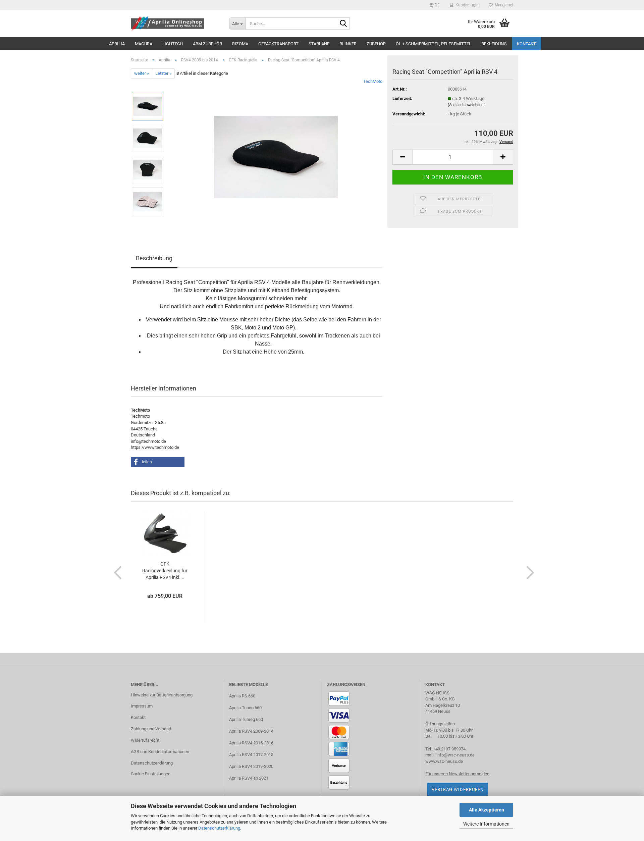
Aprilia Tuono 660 (245, 707)
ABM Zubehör (207, 43)
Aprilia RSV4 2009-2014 (251, 731)
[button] (435, 5)
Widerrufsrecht (145, 740)
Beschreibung (154, 258)
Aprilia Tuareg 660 (246, 719)
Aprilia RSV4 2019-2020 (251, 766)
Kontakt (526, 43)
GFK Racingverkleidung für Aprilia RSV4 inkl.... (164, 570)
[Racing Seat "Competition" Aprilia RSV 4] (276, 153)
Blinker (348, 43)
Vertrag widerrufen (458, 789)
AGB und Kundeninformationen (160, 751)
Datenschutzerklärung (219, 828)
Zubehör (376, 43)
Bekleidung (494, 43)
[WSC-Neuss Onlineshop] (175, 23)
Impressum (142, 705)
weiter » (141, 73)
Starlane (319, 43)
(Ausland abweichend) (466, 105)
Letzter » (163, 73)
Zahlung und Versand (151, 728)
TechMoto (372, 81)
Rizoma (240, 43)
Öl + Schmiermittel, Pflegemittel (433, 43)
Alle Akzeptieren (486, 809)
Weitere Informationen (486, 824)
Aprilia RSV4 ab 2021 (248, 778)
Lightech (172, 43)
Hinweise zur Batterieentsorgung (162, 694)
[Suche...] (343, 24)
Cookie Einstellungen (150, 773)
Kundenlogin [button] (466, 5)
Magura (143, 43)
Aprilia (117, 43)
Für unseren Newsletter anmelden (457, 773)
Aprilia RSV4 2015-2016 (251, 742)
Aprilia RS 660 (242, 695)
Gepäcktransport (278, 43)
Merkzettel (503, 5)
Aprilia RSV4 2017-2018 (251, 754)
